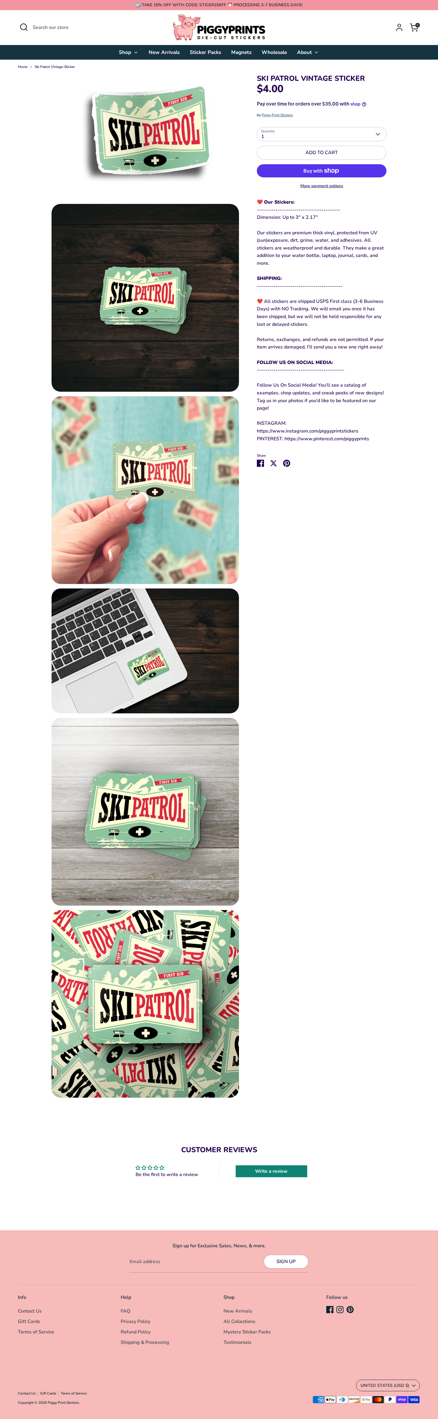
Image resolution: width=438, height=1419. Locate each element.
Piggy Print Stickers (277, 115)
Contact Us (30, 1311)
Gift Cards (29, 1321)
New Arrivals (164, 52)
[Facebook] (329, 1309)
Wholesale (274, 52)
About (305, 52)
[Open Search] (24, 27)
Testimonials (237, 1342)
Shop (126, 52)
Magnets (241, 52)
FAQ (125, 1311)
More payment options (321, 186)
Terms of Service (36, 1332)
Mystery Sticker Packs (247, 1332)
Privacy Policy (135, 1321)
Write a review (271, 1171)
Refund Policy (135, 1332)
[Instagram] (340, 1309)
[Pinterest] (350, 1309)
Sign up (286, 1261)
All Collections (239, 1321)
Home (22, 66)
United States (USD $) (385, 1385)
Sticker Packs (205, 52)
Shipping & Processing (145, 1342)
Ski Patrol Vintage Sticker (55, 66)
